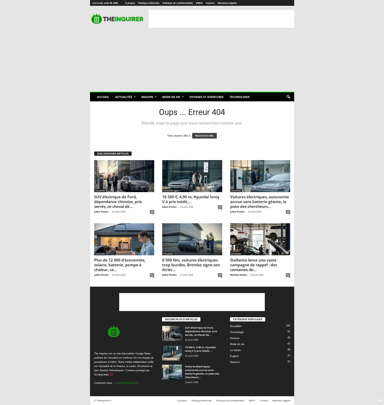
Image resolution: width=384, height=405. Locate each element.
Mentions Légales (227, 2)
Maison (147, 97)
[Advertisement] (221, 19)
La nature (235, 350)
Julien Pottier (101, 211)
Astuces (235, 338)
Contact (210, 2)
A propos (130, 2)
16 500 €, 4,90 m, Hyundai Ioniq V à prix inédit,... (190, 199)
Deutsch (235, 362)
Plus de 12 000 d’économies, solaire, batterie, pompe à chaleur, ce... (119, 264)
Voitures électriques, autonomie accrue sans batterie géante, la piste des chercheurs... (259, 201)
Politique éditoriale (148, 2)
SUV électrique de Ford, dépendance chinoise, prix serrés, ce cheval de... (118, 201)
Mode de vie (171, 97)
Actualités (123, 97)
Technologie (240, 97)
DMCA (199, 2)
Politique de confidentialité (178, 2)
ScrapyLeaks (101, 374)
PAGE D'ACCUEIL (204, 136)
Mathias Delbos (238, 274)
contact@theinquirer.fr (126, 382)
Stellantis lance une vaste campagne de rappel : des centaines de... (253, 264)
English (234, 356)
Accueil (103, 97)
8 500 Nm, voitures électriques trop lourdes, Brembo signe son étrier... (191, 264)
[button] (288, 97)
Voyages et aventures (206, 97)
